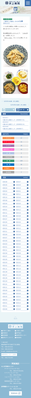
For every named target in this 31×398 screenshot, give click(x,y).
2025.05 (18, 203)
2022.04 (18, 259)
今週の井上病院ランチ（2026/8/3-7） (13, 128)
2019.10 (18, 306)
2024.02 (18, 225)
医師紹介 (5, 333)
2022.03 (5, 262)
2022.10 (18, 250)
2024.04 (18, 222)
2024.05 (5, 222)
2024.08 (18, 216)
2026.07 (18, 181)
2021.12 (18, 265)
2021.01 (5, 284)
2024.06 (18, 219)
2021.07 (5, 275)
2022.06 (18, 256)
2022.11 (5, 250)
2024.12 (18, 209)
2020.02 (18, 299)
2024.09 (5, 216)
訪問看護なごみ (8, 168)
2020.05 (5, 296)
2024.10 (18, 213)
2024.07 (5, 219)
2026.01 (18, 191)
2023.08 (18, 234)
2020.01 (5, 303)
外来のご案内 (6, 330)
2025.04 (5, 206)
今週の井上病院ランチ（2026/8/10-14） (14, 124)
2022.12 (18, 247)
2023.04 (18, 240)
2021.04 (18, 278)
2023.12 (18, 228)
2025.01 (5, 209)
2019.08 (18, 309)
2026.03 (18, 188)
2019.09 (5, 309)
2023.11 (5, 231)
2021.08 (18, 271)
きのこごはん (8, 37)
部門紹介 (18, 333)
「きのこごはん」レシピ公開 (13, 21)
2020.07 (5, 293)
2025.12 (5, 194)
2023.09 (5, 234)
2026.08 (5, 181)
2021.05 (5, 278)
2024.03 (5, 225)
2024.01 (5, 228)
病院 (9, 164)
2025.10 (5, 197)
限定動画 (8, 172)
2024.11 (5, 213)
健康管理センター (8, 149)
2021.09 (5, 271)
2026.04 (5, 188)
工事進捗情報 (8, 157)
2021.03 (5, 281)
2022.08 (18, 253)
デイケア (8, 138)
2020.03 (5, 299)
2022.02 (18, 262)
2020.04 (18, 296)
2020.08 (18, 290)
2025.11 (18, 194)
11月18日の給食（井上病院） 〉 (20, 105)
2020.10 (18, 287)
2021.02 (18, 281)
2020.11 (5, 287)
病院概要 (5, 335)
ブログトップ (9, 109)
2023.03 (5, 244)
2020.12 (18, 284)
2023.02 (18, 244)
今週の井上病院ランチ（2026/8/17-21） (14, 120)
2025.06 (5, 203)
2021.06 (18, 275)
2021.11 (5, 268)
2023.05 (5, 240)
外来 (9, 153)
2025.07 (18, 200)
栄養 (9, 160)
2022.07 (5, 256)
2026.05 (18, 185)
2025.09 (18, 197)
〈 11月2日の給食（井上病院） (10, 101)
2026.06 (5, 185)
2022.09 (5, 253)
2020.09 (5, 290)
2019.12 (18, 303)
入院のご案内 (20, 330)
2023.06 (18, 237)
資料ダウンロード (8, 337)
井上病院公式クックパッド (11, 33)
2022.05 (5, 259)
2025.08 (5, 200)
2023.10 (18, 231)
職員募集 (18, 337)
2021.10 (18, 268)
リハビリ (8, 145)
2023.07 (5, 237)
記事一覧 (21, 109)
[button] (28, 3)
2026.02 (5, 191)
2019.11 (5, 306)
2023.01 (5, 247)
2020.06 (18, 293)
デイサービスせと (8, 142)
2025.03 (18, 206)
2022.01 (5, 265)
